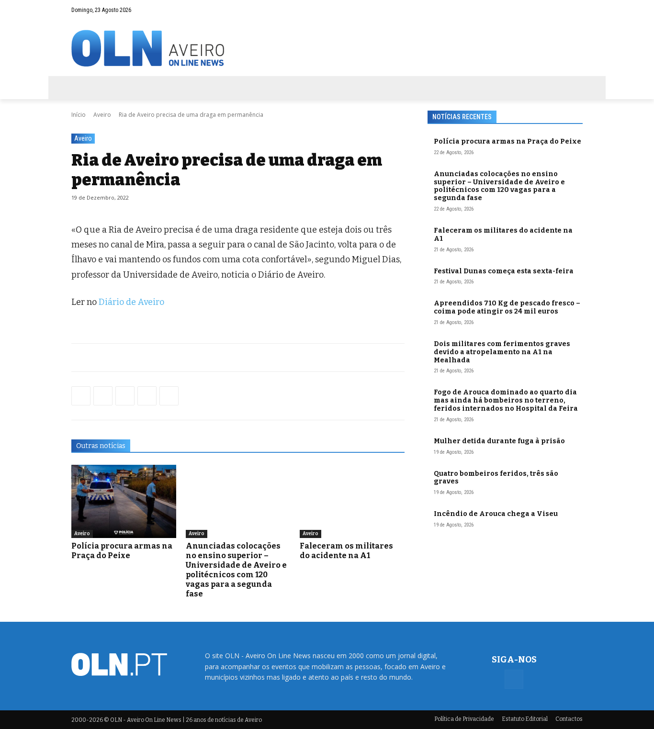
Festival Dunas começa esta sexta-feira (504, 271)
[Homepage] (327, 48)
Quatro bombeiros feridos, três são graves (496, 478)
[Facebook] (575, 10)
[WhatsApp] (103, 395)
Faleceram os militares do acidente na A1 (346, 550)
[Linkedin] (147, 395)
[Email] (169, 395)
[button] (557, 10)
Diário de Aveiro (131, 302)
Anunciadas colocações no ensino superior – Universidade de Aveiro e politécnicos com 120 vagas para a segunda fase (236, 569)
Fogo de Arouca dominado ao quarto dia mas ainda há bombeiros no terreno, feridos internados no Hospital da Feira (506, 400)
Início (78, 115)
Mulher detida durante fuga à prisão (499, 441)
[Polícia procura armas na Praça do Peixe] (123, 501)
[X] (125, 395)
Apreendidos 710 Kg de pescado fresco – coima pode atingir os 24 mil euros (507, 307)
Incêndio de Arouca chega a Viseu (496, 514)
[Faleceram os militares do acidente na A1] (352, 501)
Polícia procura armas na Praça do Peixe (121, 550)
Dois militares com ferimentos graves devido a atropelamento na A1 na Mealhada (502, 352)
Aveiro (102, 115)
